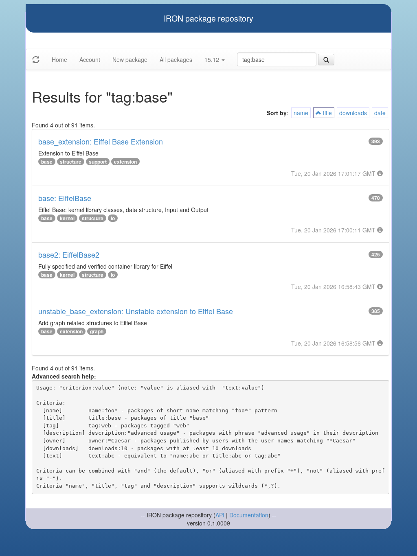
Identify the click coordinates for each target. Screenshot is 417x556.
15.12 (212, 59)
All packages (176, 59)
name (301, 113)
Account (89, 59)
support (98, 161)
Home (59, 59)
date (380, 113)
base (47, 161)
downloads (353, 113)
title (326, 113)
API (219, 515)
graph (96, 331)
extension (125, 161)
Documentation (248, 515)
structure (70, 161)
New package (129, 59)
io (113, 218)
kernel (67, 218)
